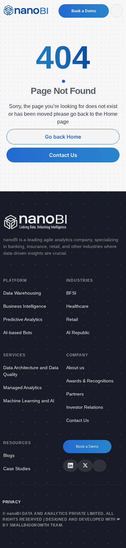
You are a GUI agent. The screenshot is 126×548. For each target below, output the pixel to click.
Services (14, 355)
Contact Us (63, 155)
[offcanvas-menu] (116, 11)
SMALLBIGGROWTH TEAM (36, 525)
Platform (15, 280)
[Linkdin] (70, 466)
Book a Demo (83, 10)
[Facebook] (99, 466)
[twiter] (85, 466)
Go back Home (63, 136)
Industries (79, 280)
